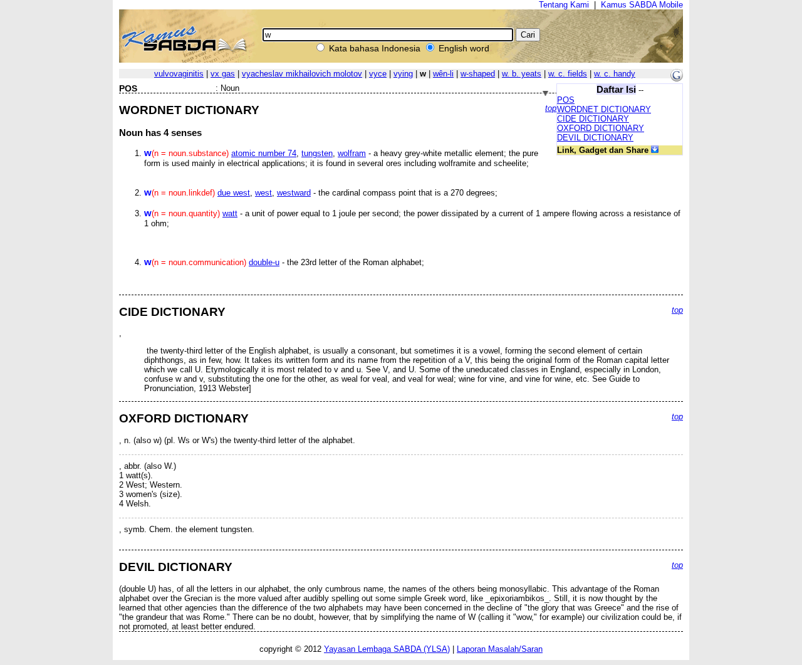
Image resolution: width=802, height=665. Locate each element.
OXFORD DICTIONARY (600, 128)
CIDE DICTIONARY (593, 118)
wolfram (352, 153)
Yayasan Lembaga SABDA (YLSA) (387, 649)
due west (233, 192)
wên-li (443, 73)
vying (403, 73)
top (550, 108)
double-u (264, 262)
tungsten (317, 153)
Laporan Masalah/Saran (500, 649)
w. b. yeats (521, 73)
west (263, 192)
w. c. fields (567, 73)
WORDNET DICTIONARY (604, 109)
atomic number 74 (263, 153)
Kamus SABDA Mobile (642, 4)
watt (229, 213)
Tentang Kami (564, 4)
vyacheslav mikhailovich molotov (302, 73)
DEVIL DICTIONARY (595, 137)
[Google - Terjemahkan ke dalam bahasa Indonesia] (676, 78)
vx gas (223, 73)
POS (566, 100)
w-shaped (478, 73)
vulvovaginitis (179, 73)
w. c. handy (614, 73)
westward (294, 192)
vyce (378, 73)
